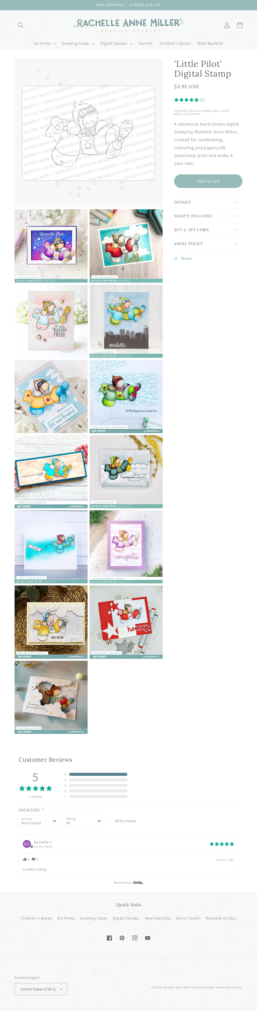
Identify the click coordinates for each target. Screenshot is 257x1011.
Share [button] (186, 258)
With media (125, 821)
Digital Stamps (126, 918)
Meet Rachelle (158, 918)
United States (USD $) (38, 989)
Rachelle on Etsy (221, 918)
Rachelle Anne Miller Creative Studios (189, 987)
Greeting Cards (93, 918)
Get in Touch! (188, 918)
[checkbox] (128, 821)
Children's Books (36, 918)
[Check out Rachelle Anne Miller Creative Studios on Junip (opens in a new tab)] (137, 882)
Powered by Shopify (229, 987)
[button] (21, 25)
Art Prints (66, 918)
